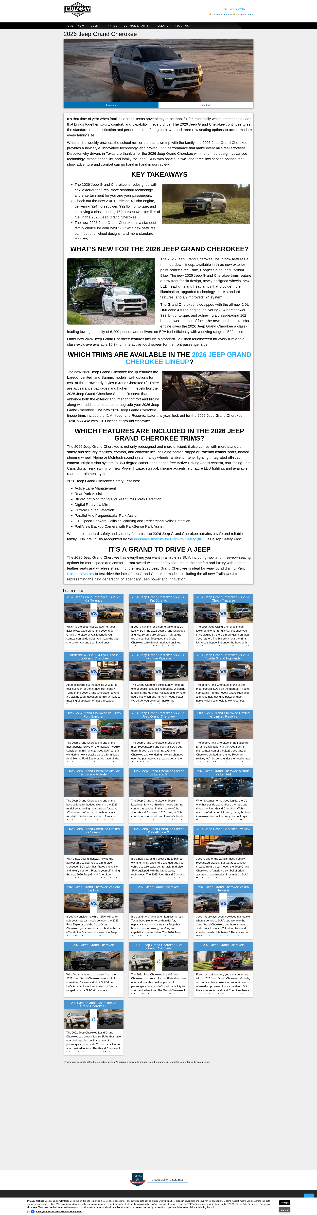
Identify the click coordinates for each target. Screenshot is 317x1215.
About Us (182, 25)
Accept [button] (285, 1202)
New (81, 25)
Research (163, 25)
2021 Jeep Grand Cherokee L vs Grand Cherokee (158, 946)
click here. (32, 1207)
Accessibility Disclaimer (167, 1179)
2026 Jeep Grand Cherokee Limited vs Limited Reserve (223, 714)
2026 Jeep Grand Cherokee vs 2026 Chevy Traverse (223, 598)
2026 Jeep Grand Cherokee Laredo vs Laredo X (158, 772)
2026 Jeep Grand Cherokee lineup (188, 358)
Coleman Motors (80, 574)
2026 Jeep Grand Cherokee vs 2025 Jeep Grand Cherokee (158, 714)
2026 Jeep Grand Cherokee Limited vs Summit (93, 830)
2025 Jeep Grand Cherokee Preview (223, 829)
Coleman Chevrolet (222, 14)
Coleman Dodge (244, 14)
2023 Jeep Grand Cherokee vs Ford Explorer (93, 888)
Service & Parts (137, 25)
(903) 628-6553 (240, 9)
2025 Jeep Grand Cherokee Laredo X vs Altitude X (158, 830)
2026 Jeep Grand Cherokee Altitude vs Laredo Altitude (93, 772)
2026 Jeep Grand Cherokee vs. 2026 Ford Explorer (93, 714)
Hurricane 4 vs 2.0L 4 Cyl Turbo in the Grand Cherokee (94, 656)
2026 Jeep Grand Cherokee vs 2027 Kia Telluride (93, 598)
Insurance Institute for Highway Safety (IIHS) (170, 539)
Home (70, 25)
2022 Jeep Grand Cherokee (93, 945)
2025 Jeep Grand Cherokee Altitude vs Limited (223, 772)
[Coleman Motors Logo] (78, 9)
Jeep (163, 148)
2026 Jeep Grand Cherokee (158, 887)
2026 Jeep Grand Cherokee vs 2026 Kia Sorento (158, 598)
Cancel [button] (285, 1210)
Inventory (111, 105)
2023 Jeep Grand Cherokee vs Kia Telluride (223, 888)
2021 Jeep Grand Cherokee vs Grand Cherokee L (93, 1004)
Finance (111, 25)
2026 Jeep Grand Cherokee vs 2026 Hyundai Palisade (158, 656)
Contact (206, 105)
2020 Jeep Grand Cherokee (223, 945)
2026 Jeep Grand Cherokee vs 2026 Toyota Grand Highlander (223, 656)
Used (95, 25)
